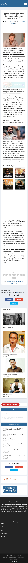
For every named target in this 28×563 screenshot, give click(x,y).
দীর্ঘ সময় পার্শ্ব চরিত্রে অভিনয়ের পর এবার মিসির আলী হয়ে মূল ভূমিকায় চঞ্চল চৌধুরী (14, 444)
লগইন (17, 292)
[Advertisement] (14, 205)
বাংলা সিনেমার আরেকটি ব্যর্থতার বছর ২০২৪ (12, 414)
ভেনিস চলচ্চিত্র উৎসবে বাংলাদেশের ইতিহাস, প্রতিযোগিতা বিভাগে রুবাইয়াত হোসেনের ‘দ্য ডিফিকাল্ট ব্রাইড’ (13, 429)
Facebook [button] (9, 299)
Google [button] (19, 299)
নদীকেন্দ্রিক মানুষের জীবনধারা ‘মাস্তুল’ (9, 439)
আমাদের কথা (5, 557)
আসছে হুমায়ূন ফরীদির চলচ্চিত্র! (10, 355)
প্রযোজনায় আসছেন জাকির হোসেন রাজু (11, 374)
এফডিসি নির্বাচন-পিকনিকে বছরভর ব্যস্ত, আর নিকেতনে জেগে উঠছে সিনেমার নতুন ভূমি (14, 456)
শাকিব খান (8, 281)
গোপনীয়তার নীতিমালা (20, 557)
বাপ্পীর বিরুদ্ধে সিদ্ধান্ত (7, 395)
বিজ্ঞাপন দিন (16, 559)
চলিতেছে (2, 527)
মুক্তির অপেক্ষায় (4, 533)
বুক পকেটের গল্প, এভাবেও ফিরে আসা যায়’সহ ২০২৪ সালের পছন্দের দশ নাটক (13, 418)
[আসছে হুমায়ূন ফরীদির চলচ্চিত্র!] (14, 342)
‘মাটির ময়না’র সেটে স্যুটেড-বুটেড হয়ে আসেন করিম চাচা (13, 434)
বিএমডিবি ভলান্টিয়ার (12, 557)
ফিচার (2, 523)
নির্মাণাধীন (3, 530)
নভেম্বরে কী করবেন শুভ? (8, 327)
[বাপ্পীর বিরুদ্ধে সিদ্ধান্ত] (14, 385)
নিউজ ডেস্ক (11, 21)
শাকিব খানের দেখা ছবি (16, 281)
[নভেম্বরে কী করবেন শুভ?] (14, 319)
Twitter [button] (14, 303)
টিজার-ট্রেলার (3, 537)
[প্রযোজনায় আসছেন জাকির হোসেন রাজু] (14, 365)
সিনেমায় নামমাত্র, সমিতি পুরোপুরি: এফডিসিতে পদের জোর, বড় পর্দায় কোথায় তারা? (14, 450)
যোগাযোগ (11, 559)
